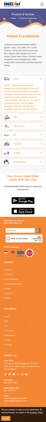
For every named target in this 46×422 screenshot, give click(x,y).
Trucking (8, 345)
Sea (6, 321)
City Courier (9, 330)
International (10, 335)
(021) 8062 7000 (10, 383)
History (8, 288)
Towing (8, 340)
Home (13, 18)
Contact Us (9, 274)
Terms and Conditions (13, 284)
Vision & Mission (11, 279)
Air (6, 326)
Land (7, 316)
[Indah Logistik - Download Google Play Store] (23, 200)
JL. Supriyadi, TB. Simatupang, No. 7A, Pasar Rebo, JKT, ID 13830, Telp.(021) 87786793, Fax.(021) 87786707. (22, 366)
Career (7, 298)
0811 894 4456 (9, 390)
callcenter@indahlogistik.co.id (15, 398)
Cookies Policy (36, 412)
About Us (8, 270)
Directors (8, 293)
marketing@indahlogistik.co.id (15, 401)
